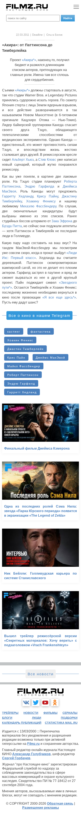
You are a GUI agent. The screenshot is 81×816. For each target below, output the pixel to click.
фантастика (41, 331)
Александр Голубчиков (31, 754)
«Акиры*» (22, 90)
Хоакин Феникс (20, 340)
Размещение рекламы (40, 807)
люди (36, 717)
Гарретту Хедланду (17, 196)
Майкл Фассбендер (23, 366)
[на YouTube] (45, 702)
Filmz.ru (33, 743)
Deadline (37, 34)
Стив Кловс (47, 159)
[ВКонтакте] (26, 702)
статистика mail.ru (61, 722)
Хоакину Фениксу (40, 201)
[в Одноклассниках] (55, 702)
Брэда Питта (12, 226)
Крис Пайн (16, 357)
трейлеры (10, 712)
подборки (69, 717)
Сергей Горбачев (16, 758)
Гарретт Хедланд (22, 392)
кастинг (13, 331)
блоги (7, 717)
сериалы (70, 712)
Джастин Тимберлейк (25, 349)
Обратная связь (60, 803)
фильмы (50, 712)
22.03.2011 (22, 34)
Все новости (41, 674)
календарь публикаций (21, 722)
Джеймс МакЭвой (50, 357)
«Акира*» (29, 60)
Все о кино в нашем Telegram (39, 316)
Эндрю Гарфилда (39, 186)
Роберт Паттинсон (23, 375)
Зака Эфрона (62, 221)
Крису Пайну (47, 196)
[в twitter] (35, 702)
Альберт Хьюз (23, 159)
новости (30, 712)
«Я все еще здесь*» (59, 297)
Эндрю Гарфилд (21, 383)
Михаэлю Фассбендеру (38, 206)
